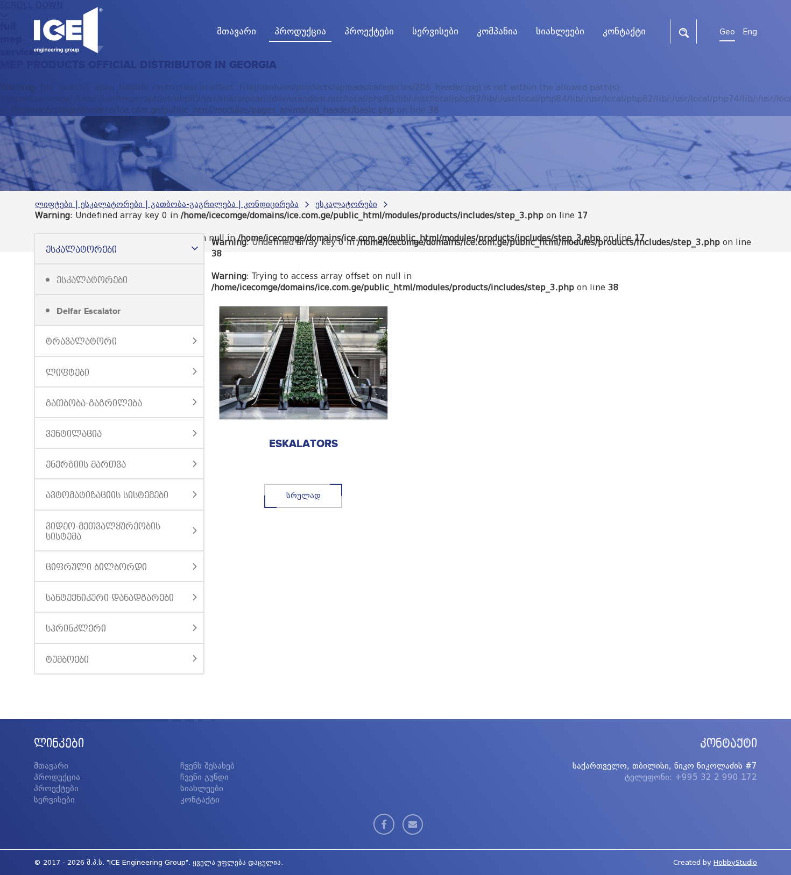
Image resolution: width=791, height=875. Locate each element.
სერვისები (54, 800)
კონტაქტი (200, 800)
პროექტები (56, 788)
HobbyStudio (735, 862)
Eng (750, 31)
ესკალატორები (346, 204)
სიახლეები (201, 788)
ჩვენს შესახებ (207, 766)
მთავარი (51, 766)
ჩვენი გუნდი (204, 777)
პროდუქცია (57, 777)
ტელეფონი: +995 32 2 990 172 (691, 777)
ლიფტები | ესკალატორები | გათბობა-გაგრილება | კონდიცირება (167, 204)
